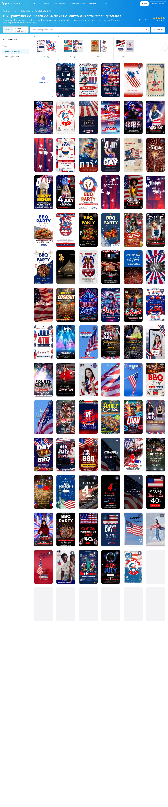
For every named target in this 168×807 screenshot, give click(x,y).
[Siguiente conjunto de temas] (165, 48)
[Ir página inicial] (10, 3)
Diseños (8, 29)
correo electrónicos (20, 29)
